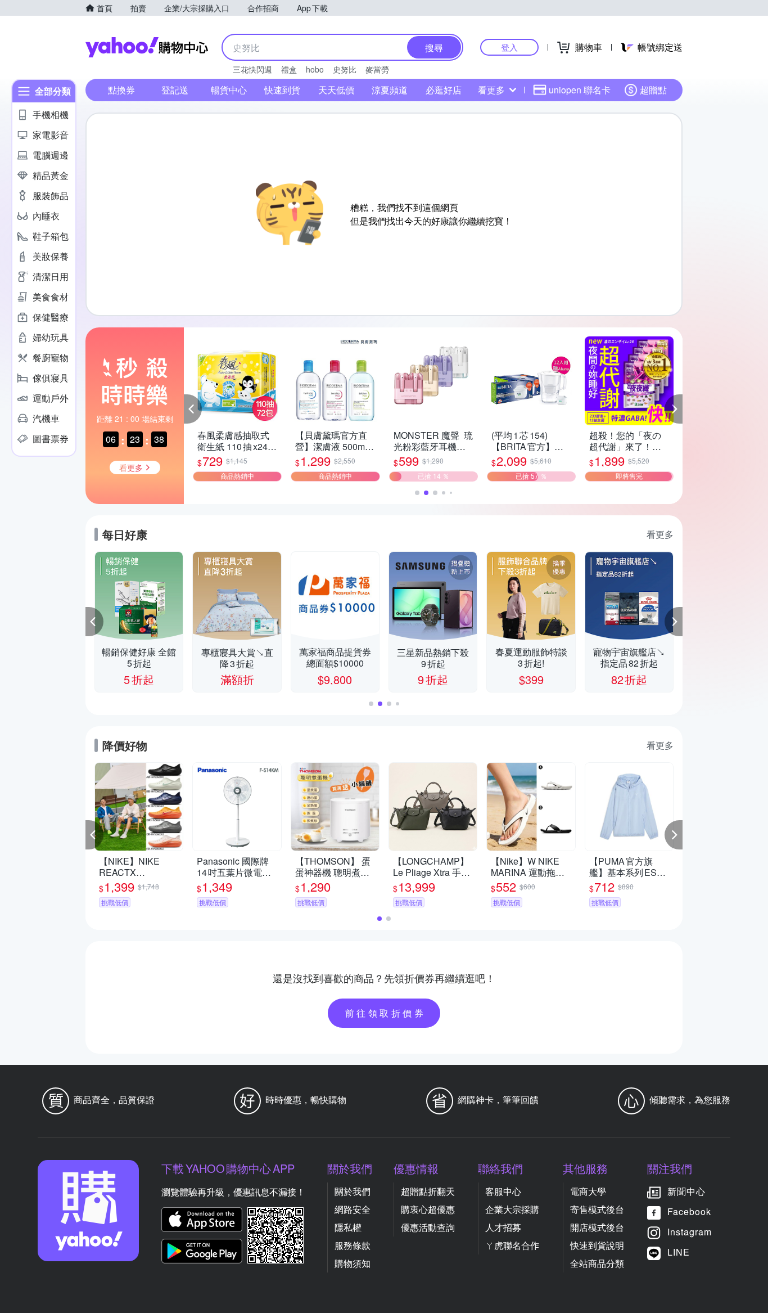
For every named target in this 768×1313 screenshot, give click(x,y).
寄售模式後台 (597, 1209)
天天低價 (336, 89)
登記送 (174, 89)
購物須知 (353, 1263)
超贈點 (653, 89)
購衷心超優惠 (428, 1209)
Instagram (689, 1231)
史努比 (344, 69)
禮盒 (289, 69)
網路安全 (353, 1209)
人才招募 (503, 1227)
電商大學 (588, 1191)
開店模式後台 (597, 1227)
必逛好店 (444, 89)
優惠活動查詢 (428, 1227)
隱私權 (348, 1227)
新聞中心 (686, 1191)
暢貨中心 (229, 89)
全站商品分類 (597, 1263)
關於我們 (353, 1191)
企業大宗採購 (512, 1209)
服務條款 (353, 1245)
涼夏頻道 (390, 89)
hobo (315, 69)
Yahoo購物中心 (146, 47)
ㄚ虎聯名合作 (512, 1245)
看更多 (491, 89)
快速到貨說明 (597, 1245)
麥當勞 (377, 69)
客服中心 (503, 1191)
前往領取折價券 (385, 1012)
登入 (509, 47)
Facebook (689, 1211)
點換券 (121, 89)
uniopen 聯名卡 (580, 89)
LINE (678, 1251)
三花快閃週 (252, 69)
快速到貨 (282, 89)
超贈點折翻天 (428, 1191)
